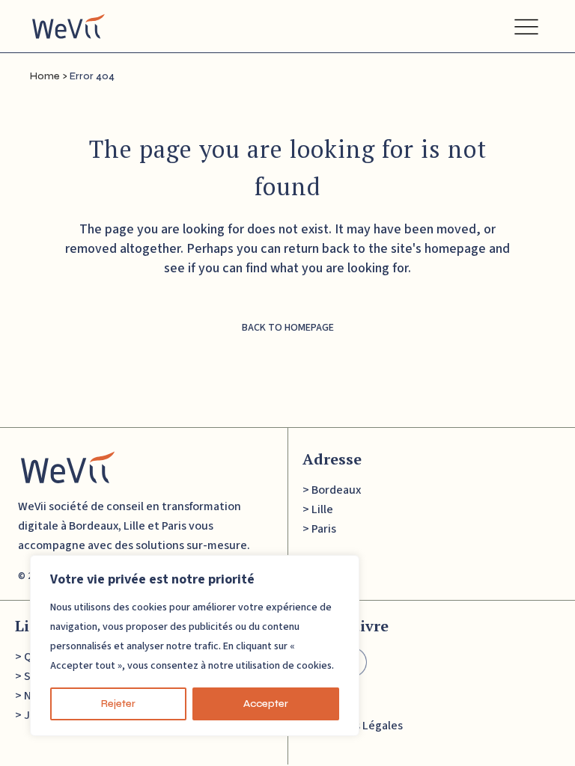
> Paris (319, 529)
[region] (194, 645)
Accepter (265, 703)
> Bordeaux (331, 490)
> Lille (317, 509)
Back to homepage (288, 327)
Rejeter (118, 703)
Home (45, 76)
